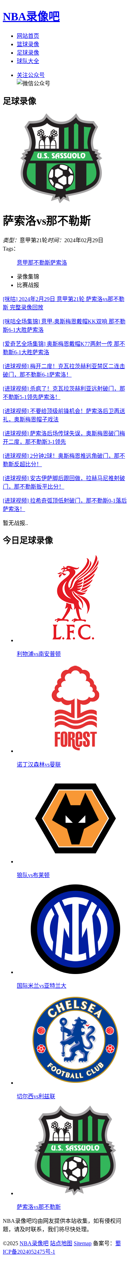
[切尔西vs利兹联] (75, 1083)
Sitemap (83, 1243)
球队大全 (28, 61)
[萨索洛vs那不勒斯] (75, 1193)
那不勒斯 (39, 263)
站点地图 (61, 1243)
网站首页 (28, 36)
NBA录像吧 (31, 16)
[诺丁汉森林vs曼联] (75, 751)
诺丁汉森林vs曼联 (39, 765)
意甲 (22, 263)
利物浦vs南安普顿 (39, 654)
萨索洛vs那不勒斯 (39, 1207)
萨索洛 (58, 263)
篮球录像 (28, 44)
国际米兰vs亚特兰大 (41, 986)
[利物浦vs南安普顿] (75, 640)
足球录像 (28, 53)
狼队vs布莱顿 (33, 875)
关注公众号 (31, 75)
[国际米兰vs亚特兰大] (75, 972)
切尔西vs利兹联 (36, 1096)
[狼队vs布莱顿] (75, 861)
